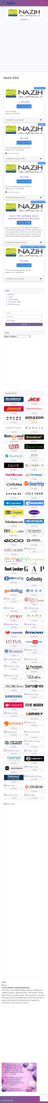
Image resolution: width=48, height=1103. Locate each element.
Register (11, 294)
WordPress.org (14, 304)
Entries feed (13, 299)
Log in (10, 297)
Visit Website (23, 19)
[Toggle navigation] (42, 3)
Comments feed (14, 302)
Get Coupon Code (23, 106)
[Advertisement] (24, 47)
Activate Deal (23, 223)
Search (23, 324)
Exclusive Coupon (13, 153)
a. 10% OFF (24, 102)
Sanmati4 (10, 1100)
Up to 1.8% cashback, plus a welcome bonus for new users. (24, 217)
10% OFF (24, 138)
